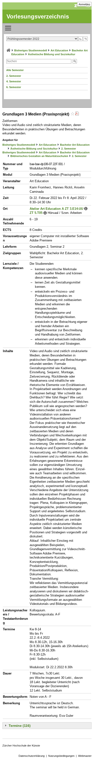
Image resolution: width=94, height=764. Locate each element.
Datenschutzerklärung (32, 755)
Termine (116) (20, 726)
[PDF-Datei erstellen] (77, 114)
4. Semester (13, 81)
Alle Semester (15, 70)
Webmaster (85, 755)
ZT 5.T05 (36, 213)
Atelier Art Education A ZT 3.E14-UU (56, 209)
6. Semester (13, 87)
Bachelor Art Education (75, 144)
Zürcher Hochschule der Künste (21, 745)
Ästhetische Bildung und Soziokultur (51, 54)
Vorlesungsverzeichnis (38, 16)
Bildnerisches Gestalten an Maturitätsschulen (39, 156)
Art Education (59, 50)
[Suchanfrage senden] (75, 61)
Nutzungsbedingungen (61, 755)
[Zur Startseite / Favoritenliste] (8, 50)
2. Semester (13, 75)
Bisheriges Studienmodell (30, 50)
